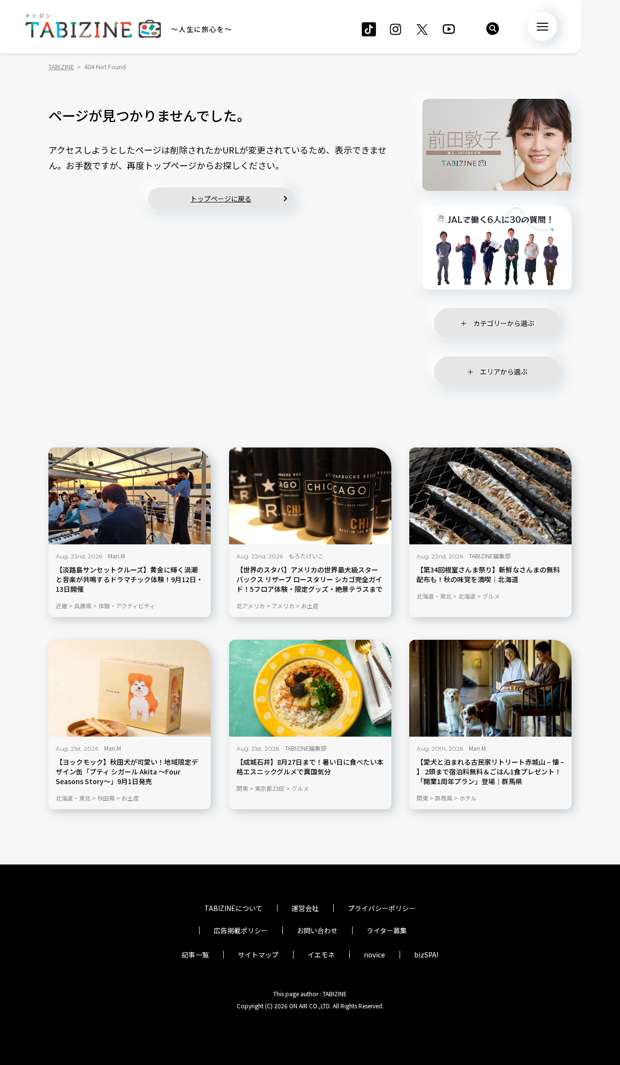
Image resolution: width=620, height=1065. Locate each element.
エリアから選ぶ (503, 371)
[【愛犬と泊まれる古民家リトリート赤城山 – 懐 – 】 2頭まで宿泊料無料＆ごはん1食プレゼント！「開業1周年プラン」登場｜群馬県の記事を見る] (490, 688)
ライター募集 (387, 930)
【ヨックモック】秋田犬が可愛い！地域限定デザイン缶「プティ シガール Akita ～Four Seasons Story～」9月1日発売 (127, 771)
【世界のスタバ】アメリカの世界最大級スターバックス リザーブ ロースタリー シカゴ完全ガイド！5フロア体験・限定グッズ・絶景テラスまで (309, 579)
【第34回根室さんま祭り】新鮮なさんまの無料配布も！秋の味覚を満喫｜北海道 (488, 574)
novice (374, 954)
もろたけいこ (306, 556)
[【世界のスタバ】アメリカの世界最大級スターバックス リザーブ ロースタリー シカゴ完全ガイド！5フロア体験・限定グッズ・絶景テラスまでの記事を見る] (310, 496)
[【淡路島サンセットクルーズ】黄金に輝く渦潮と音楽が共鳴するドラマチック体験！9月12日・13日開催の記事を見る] (129, 496)
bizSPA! (426, 954)
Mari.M (116, 556)
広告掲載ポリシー (241, 930)
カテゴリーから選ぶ (503, 323)
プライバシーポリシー (382, 908)
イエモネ (321, 954)
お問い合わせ (317, 930)
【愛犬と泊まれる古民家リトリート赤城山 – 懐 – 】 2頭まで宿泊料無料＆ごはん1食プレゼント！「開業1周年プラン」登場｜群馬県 (490, 771)
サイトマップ (258, 954)
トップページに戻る (220, 198)
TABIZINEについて (233, 908)
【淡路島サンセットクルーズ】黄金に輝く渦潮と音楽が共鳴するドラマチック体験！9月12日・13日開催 (129, 579)
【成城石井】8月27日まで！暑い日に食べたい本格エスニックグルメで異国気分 (310, 766)
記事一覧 (195, 954)
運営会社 (305, 908)
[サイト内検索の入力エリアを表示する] (492, 28)
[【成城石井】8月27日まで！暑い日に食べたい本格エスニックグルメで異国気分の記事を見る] (310, 688)
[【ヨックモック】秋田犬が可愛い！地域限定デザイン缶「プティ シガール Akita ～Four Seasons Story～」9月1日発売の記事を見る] (129, 688)
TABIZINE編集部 (490, 556)
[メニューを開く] (542, 26)
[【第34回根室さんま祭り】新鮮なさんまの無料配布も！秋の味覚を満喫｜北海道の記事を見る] (490, 496)
